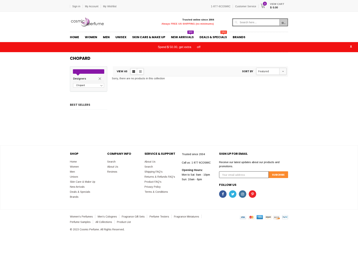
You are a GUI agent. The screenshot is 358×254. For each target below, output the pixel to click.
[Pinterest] (252, 194)
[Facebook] (223, 194)
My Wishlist (110, 6)
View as (122, 71)
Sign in (76, 6)
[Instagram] (242, 194)
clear (100, 79)
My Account (91, 6)
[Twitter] (232, 194)
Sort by (247, 71)
